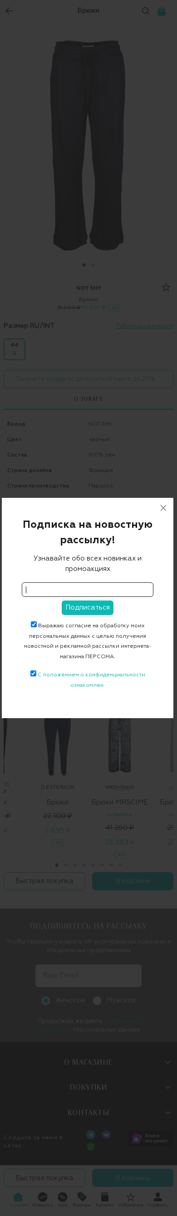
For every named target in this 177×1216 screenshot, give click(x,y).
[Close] (163, 508)
